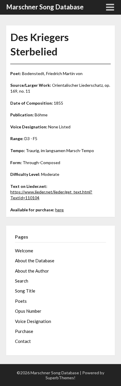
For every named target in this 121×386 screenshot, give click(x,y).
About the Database (34, 260)
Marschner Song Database (45, 7)
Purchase (24, 331)
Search (21, 280)
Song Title (25, 290)
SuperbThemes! (60, 377)
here (59, 209)
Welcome (24, 250)
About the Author (32, 270)
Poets (21, 301)
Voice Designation (33, 321)
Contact (23, 341)
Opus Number (28, 311)
